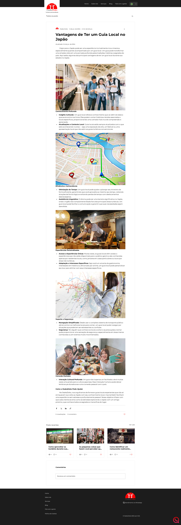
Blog (46, 505)
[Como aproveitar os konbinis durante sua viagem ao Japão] (60, 436)
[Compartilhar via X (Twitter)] (61, 408)
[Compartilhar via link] (70, 408)
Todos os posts (52, 16)
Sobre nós (48, 497)
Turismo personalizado (52, 12)
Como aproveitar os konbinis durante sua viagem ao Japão (58, 448)
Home (47, 493)
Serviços (47, 501)
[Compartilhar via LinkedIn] (66, 408)
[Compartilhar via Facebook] (56, 408)
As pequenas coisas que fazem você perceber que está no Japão (90, 448)
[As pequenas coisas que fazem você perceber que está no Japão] (90, 436)
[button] (121, 3)
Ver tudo (132, 425)
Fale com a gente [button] (50, 509)
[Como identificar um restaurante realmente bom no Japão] (121, 436)
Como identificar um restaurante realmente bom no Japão (120, 448)
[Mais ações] (124, 29)
